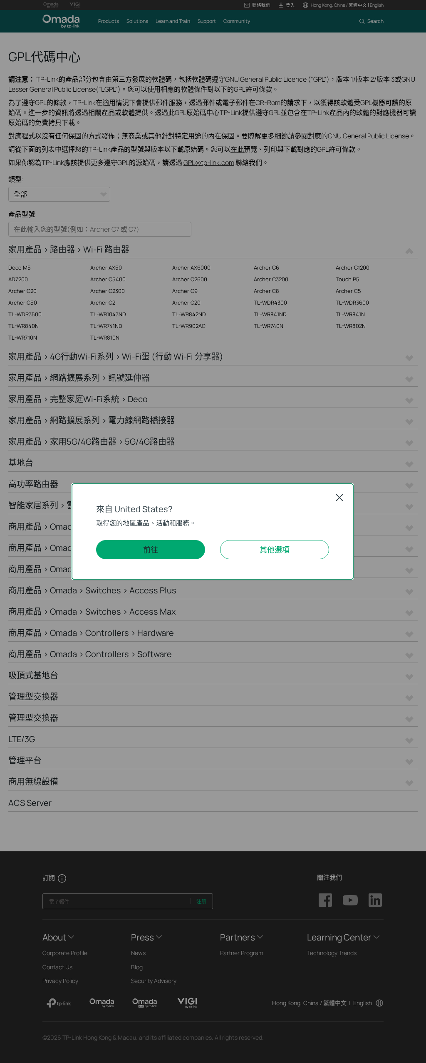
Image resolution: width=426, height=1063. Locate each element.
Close (339, 497)
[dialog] (213, 531)
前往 (150, 550)
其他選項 (275, 550)
